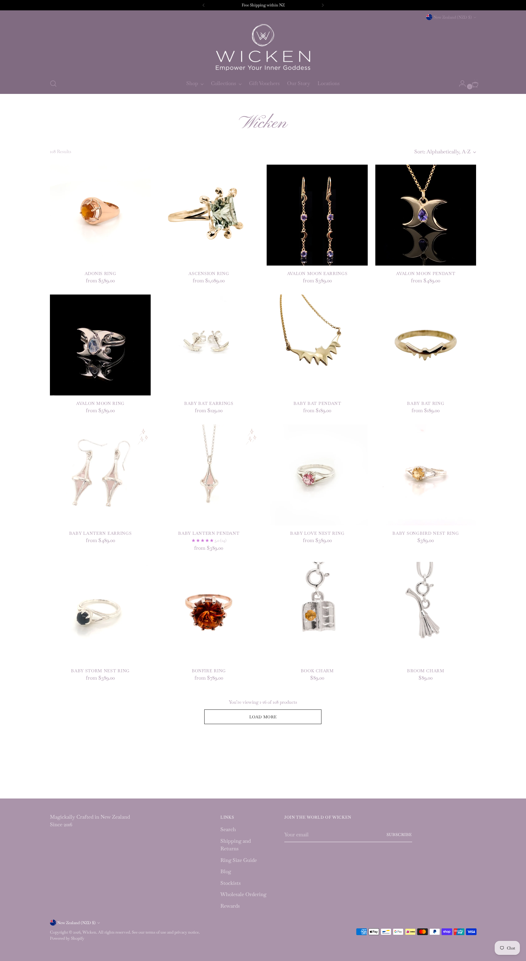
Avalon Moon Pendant (425, 273)
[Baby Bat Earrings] (208, 345)
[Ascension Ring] (208, 215)
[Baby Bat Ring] (425, 345)
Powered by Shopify (67, 938)
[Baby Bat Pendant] (317, 345)
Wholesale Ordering (243, 894)
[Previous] (203, 5)
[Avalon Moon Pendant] (425, 215)
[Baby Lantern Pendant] (208, 474)
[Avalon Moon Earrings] (317, 215)
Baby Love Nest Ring (317, 533)
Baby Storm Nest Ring (100, 670)
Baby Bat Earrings (208, 403)
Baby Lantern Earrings (100, 533)
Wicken (89, 932)
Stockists (230, 883)
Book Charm (317, 670)
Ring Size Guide (238, 860)
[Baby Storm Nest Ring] (100, 612)
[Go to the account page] (460, 83)
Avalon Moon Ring (100, 403)
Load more (263, 717)
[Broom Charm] (425, 612)
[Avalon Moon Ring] (100, 345)
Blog (225, 871)
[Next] (322, 5)
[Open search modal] (53, 83)
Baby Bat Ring (425, 403)
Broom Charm (425, 670)
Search (228, 829)
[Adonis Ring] (100, 215)
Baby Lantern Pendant (208, 533)
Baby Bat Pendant (317, 403)
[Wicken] (263, 47)
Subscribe (399, 834)
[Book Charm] (317, 612)
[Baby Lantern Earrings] (100, 474)
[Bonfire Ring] (208, 612)
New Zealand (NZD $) (452, 17)
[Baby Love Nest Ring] (317, 474)
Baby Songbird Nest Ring (425, 533)
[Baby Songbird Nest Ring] (425, 474)
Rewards (230, 905)
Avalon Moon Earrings (317, 273)
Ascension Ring (208, 273)
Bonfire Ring (209, 670)
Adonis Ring (100, 273)
